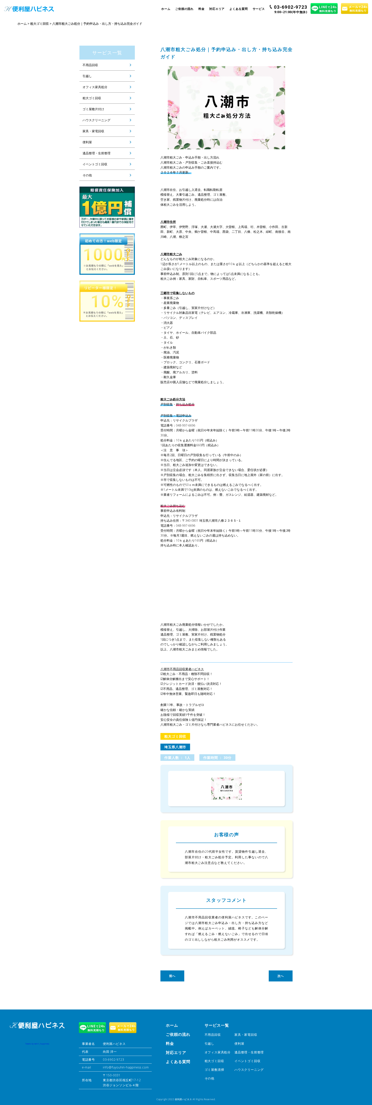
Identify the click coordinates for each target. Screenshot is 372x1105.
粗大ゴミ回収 (92, 98)
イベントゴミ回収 (95, 164)
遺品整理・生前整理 (96, 153)
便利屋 (87, 142)
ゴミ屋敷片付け (93, 109)
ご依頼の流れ (184, 9)
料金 (201, 9)
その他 (87, 175)
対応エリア (217, 9)
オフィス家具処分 (95, 87)
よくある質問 (238, 9)
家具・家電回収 (93, 131)
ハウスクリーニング (96, 120)
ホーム (165, 9)
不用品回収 (90, 65)
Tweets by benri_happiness (37, 1043)
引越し (87, 76)
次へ (280, 976)
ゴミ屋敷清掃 (214, 1069)
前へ (172, 976)
